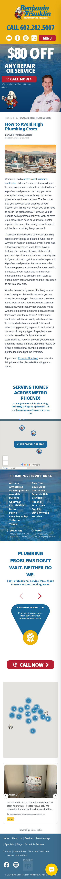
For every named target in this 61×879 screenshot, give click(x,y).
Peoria (13, 512)
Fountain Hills (40, 494)
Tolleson (14, 520)
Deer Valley (39, 490)
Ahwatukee (16, 486)
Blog (15, 118)
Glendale (37, 497)
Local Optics (36, 830)
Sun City (37, 509)
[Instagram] (25, 38)
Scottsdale (38, 505)
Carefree (37, 483)
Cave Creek (39, 486)
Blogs (19, 844)
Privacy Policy (19, 851)
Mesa (12, 509)
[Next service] (40, 596)
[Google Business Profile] (34, 38)
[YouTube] (9, 38)
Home (8, 118)
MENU (47, 38)
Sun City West (40, 512)
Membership (43, 838)
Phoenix (37, 501)
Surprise (37, 516)
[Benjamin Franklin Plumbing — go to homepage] (30, 12)
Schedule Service (34, 844)
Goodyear (15, 501)
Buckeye (14, 497)
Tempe (13, 524)
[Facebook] (17, 38)
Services (29, 838)
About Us (17, 838)
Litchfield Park (18, 505)
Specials (9, 844)
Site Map (7, 851)
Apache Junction (19, 490)
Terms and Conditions (39, 851)
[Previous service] (20, 596)
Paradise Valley (18, 516)
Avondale (15, 494)
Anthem (14, 483)
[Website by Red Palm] (28, 865)
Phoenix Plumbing (28, 358)
